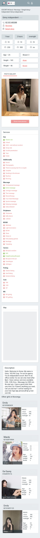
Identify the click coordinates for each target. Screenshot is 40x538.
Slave (7, 233)
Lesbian (8, 219)
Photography (10, 165)
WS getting (9, 297)
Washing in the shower (13, 173)
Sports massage (11, 201)
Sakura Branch (10, 207)
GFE (7, 253)
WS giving (9, 294)
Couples (8, 170)
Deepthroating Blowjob (13, 256)
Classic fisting (10, 270)
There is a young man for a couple (16, 168)
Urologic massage (11, 190)
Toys (7, 153)
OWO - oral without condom (14, 145)
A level (8, 142)
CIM (7, 282)
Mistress (8, 225)
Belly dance (9, 216)
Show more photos (20, 121)
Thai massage (10, 193)
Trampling (9, 244)
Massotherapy (10, 196)
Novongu (17, 10)
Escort (8, 162)
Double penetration (11, 150)
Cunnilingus (9, 261)
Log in (32, 3)
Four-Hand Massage (12, 198)
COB (7, 285)
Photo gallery (10, 74)
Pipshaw (8, 176)
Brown (25, 66)
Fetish (7, 156)
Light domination (11, 228)
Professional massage (13, 185)
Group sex (9, 148)
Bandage (8, 241)
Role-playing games (12, 239)
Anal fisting (9, 273)
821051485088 (11, 22)
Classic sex (9, 140)
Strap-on (8, 236)
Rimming (8, 178)
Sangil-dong (26, 10)
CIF (7, 288)
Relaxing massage (11, 204)
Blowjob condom (11, 250)
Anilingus (8, 264)
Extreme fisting (10, 276)
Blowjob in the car (11, 259)
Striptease (9, 213)
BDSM (7, 230)
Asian (25, 60)
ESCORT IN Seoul (7, 10)
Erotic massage (10, 188)
